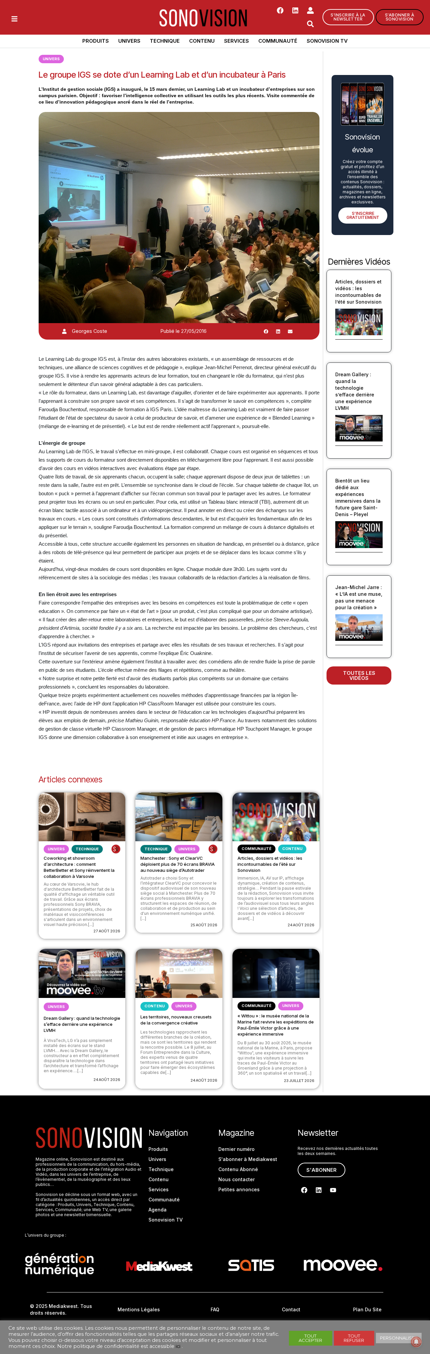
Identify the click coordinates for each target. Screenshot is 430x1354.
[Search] (310, 24)
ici (178, 1346)
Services (236, 41)
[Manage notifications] (416, 1342)
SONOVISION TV (327, 41)
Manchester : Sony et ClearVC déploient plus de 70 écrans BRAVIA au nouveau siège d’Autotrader (177, 864)
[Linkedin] (295, 10)
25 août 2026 (203, 925)
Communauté (277, 41)
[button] (266, 331)
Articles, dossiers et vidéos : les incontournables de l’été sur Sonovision (270, 864)
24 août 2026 (301, 925)
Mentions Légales (139, 1309)
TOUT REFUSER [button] (354, 1338)
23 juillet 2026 (299, 1080)
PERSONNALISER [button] (399, 1338)
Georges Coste (89, 331)
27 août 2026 (106, 931)
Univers (129, 41)
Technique (165, 41)
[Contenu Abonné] (116, 849)
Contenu (202, 41)
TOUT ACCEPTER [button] (310, 1338)
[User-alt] (310, 10)
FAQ (215, 1309)
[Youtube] (333, 1190)
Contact (291, 1309)
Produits (95, 41)
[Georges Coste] (64, 331)
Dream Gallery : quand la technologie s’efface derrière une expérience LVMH (82, 1024)
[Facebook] (280, 10)
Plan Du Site (367, 1309)
